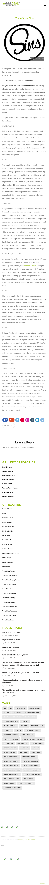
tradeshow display (11, 765)
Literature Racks (32, 730)
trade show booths (30, 761)
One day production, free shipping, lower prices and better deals (22, 681)
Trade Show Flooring (8, 598)
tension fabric (9, 752)
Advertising (20, 708)
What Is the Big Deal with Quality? (15, 655)
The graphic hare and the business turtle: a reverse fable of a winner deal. (23, 691)
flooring (7, 730)
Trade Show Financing (9, 593)
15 (11, 708)
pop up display (37, 743)
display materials (11, 721)
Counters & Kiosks (8, 475)
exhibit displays (10, 726)
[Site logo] (11, 4)
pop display (8, 743)
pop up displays (10, 748)
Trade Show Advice (8, 571)
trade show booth (29, 266)
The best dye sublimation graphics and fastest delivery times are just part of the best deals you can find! (23, 663)
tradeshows (28, 779)
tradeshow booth (29, 756)
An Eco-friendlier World (11, 632)
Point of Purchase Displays (11, 553)
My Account (44, 883)
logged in (15, 447)
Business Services (32, 712)
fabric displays (37, 726)
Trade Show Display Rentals (11, 580)
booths (7, 712)
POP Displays (6, 558)
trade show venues (25, 783)
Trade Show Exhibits (8, 589)
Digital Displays (7, 522)
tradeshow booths (11, 761)
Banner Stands (7, 484)
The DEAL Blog (38, 877)
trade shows (9, 783)
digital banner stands (12, 717)
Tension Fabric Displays (10, 488)
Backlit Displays (7, 467)
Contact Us (14, 880)
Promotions (6, 567)
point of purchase (11, 739)
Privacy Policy (36, 880)
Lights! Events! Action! (11, 640)
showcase (24, 748)
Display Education (8, 527)
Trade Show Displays (9, 584)
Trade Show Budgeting (9, 575)
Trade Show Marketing (9, 615)
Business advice (7, 518)
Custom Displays (8, 479)
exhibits (24, 726)
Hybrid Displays (7, 492)
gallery (18, 730)
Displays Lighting (7, 531)
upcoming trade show (12, 787)
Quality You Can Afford (11, 647)
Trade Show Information (9, 606)
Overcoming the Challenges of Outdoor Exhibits (20, 672)
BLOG (4, 513)
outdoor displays (11, 734)
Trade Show (36, 752)
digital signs (30, 717)
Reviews (25, 877)
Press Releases (7, 562)
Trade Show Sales (8, 620)
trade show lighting (12, 779)
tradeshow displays (32, 770)
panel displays (27, 734)
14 (5, 708)
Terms (25, 880)
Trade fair (23, 752)
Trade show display (30, 765)
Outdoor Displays (7, 549)
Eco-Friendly (6, 535)
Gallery (15, 877)
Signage (36, 748)
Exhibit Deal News (8, 540)
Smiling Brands (7, 471)
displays (25, 721)
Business (17, 712)
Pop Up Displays (8, 496)
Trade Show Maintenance (10, 611)
